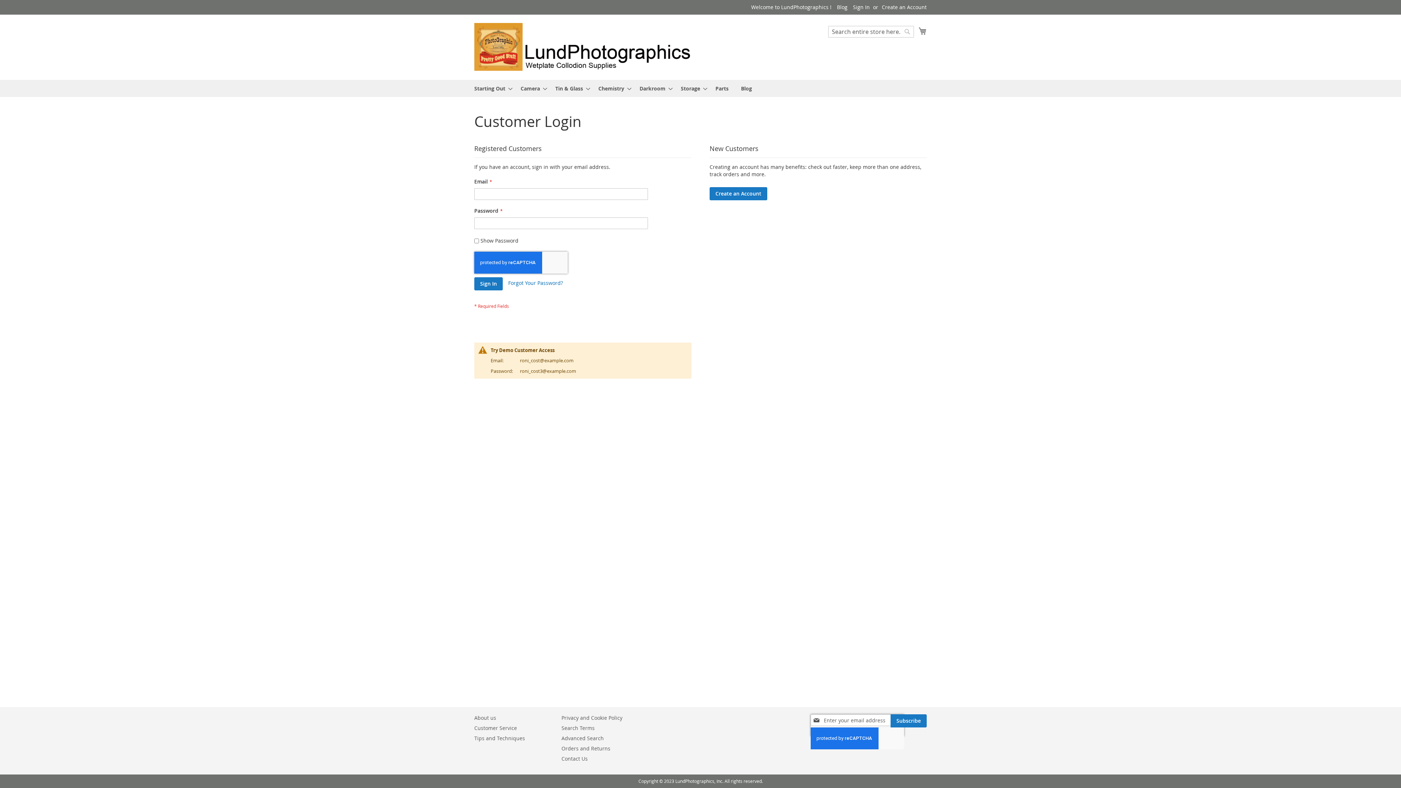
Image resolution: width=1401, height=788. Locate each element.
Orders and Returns (585, 748)
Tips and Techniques (499, 738)
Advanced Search (582, 738)
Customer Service (495, 728)
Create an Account (904, 7)
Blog (842, 7)
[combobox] (871, 32)
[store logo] (587, 47)
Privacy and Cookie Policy (591, 717)
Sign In (861, 7)
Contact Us (574, 758)
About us (485, 717)
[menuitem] (491, 88)
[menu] (700, 88)
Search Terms (578, 728)
